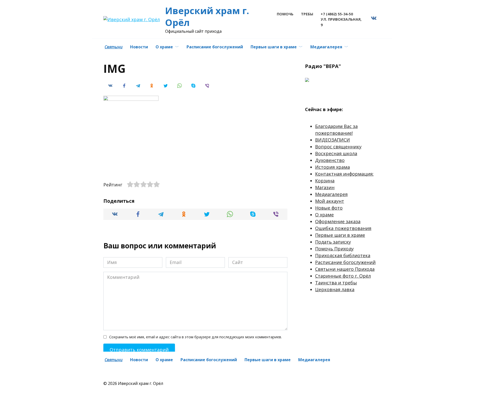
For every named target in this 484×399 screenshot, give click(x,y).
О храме (164, 47)
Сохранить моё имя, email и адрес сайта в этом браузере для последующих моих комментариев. (195, 337)
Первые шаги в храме (274, 47)
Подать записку (333, 242)
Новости (139, 47)
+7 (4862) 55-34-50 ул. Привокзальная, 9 (341, 19)
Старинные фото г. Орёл (343, 276)
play (318, 93)
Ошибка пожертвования (343, 228)
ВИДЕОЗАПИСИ (332, 140)
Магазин (325, 187)
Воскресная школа (336, 153)
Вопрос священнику (338, 147)
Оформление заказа (337, 221)
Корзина (325, 181)
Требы (307, 14)
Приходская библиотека (342, 255)
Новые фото (329, 208)
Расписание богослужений (215, 47)
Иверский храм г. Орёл (207, 17)
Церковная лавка (334, 289)
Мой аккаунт (329, 201)
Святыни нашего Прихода (345, 269)
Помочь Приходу (334, 249)
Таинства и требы (336, 283)
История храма (332, 167)
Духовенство (330, 160)
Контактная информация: (344, 174)
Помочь (285, 14)
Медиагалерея (326, 47)
